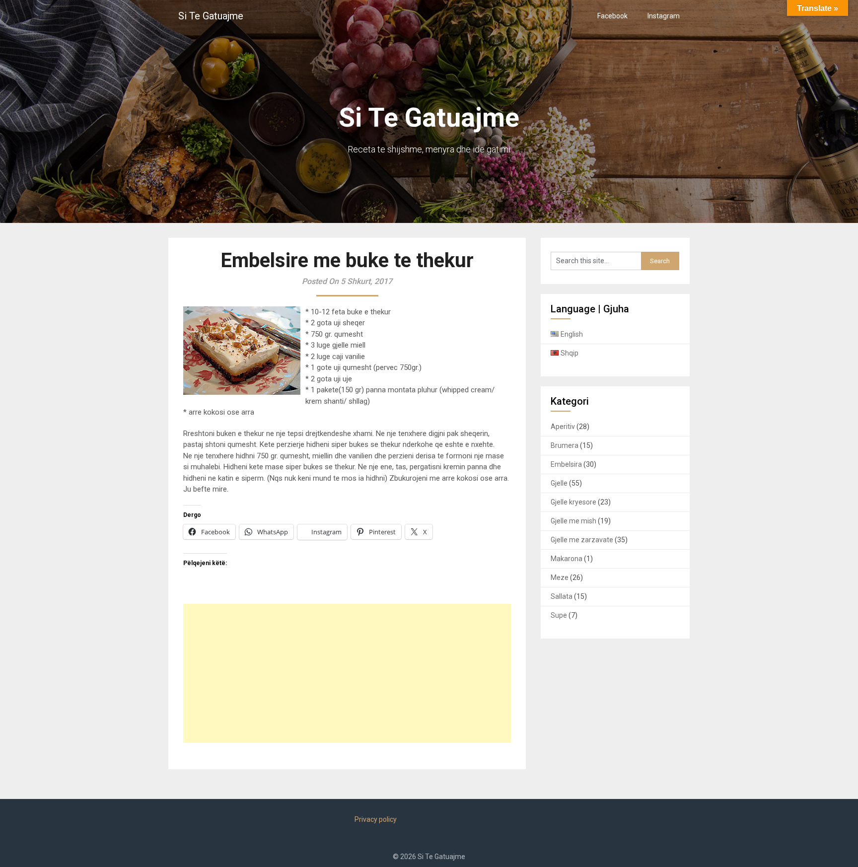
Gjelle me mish (573, 521)
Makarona (566, 559)
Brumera (564, 445)
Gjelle (559, 483)
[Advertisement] (347, 673)
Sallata (561, 596)
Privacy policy (376, 819)
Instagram (663, 16)
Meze (560, 577)
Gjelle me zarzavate (582, 540)
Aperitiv (563, 427)
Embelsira (566, 464)
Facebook (612, 16)
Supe (559, 615)
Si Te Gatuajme (210, 16)
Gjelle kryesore (573, 502)
